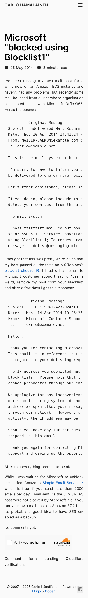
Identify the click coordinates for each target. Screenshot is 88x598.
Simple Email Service (61, 482)
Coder (50, 591)
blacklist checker (20, 270)
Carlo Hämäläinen (27, 5)
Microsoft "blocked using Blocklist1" (37, 47)
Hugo (36, 591)
